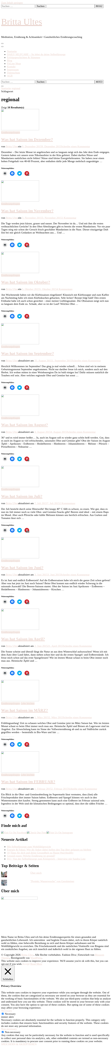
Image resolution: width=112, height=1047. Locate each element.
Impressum (13, 69)
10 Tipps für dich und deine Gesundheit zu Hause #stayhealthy (40, 852)
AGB (10, 75)
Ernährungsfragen (10, 132)
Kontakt (11, 66)
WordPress (36, 957)
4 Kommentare (64, 289)
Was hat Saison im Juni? (22, 567)
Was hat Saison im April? (23, 639)
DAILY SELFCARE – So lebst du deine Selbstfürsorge (36, 54)
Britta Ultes (21, 22)
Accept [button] (26, 963)
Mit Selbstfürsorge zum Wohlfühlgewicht (29, 846)
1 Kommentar (69, 217)
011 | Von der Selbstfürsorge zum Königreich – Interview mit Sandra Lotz (46, 858)
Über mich (36, 872)
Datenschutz (13, 72)
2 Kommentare (67, 503)
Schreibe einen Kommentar (75, 146)
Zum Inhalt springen (12, 2)
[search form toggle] (2, 86)
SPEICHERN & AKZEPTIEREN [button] (19, 1044)
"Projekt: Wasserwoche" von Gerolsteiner (52, 881)
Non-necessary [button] (9, 1029)
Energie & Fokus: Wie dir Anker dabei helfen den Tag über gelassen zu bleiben (49, 849)
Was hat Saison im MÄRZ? (24, 710)
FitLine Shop (14, 63)
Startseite (12, 51)
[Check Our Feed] (37, 832)
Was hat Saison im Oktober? (25, 282)
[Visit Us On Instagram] (60, 832)
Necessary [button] (6, 1010)
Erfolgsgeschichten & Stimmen (23, 57)
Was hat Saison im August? (24, 425)
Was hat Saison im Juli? (21, 496)
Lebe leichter (28, 703)
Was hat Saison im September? (27, 353)
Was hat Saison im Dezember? (27, 139)
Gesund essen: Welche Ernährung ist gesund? (31, 855)
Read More (36, 963)
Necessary (10, 1013)
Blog (9, 60)
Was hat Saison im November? (27, 211)
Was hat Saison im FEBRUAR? (28, 781)
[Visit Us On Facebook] (14, 832)
